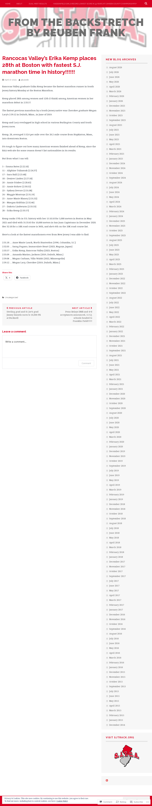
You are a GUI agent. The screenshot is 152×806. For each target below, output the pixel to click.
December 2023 (117, 221)
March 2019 (115, 489)
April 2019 (114, 484)
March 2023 (115, 264)
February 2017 (116, 604)
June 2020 (114, 422)
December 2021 (117, 336)
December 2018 (117, 504)
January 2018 (116, 556)
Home (7, 4)
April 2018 (114, 542)
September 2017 (117, 576)
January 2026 (116, 101)
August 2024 (115, 182)
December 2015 (117, 672)
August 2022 (115, 297)
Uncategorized (11, 297)
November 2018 (117, 508)
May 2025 (114, 139)
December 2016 (117, 614)
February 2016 (116, 662)
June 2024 (114, 192)
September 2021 (117, 350)
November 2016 (117, 619)
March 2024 (115, 206)
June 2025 (114, 134)
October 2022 (116, 288)
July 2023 (114, 245)
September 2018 (117, 518)
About (19, 4)
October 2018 (116, 513)
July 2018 (114, 528)
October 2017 (116, 571)
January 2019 (116, 499)
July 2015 (114, 691)
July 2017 (114, 580)
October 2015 (116, 681)
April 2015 (114, 705)
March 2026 (115, 91)
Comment (86, 363)
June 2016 (114, 643)
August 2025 (115, 125)
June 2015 (114, 696)
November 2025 (117, 110)
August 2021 (115, 355)
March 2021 (115, 379)
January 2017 (116, 609)
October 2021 (116, 345)
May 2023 (114, 254)
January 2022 (116, 331)
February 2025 (116, 153)
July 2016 (114, 638)
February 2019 (116, 494)
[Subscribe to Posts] (107, 780)
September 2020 (117, 408)
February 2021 (116, 384)
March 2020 (115, 436)
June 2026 (114, 77)
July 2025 (114, 129)
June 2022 (114, 307)
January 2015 (116, 720)
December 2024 (117, 163)
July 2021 (114, 360)
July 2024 (114, 187)
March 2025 (115, 149)
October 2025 (116, 115)
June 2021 (114, 364)
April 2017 (114, 595)
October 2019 (116, 460)
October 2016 (116, 624)
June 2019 (114, 475)
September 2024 (117, 177)
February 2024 (116, 211)
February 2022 (116, 326)
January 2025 (116, 158)
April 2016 (114, 652)
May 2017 (114, 590)
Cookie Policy (62, 801)
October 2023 (116, 230)
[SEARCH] (146, 3)
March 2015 (115, 710)
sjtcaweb (25, 80)
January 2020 (116, 446)
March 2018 (115, 547)
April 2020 (114, 432)
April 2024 (114, 201)
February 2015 (116, 715)
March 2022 (115, 321)
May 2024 (114, 197)
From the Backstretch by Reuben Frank (76, 27)
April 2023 (114, 259)
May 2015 (114, 700)
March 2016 (115, 657)
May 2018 (114, 537)
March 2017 (115, 600)
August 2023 (115, 240)
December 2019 (117, 451)
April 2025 (114, 144)
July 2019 (114, 470)
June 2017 (114, 585)
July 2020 (114, 417)
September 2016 (117, 628)
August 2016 (115, 633)
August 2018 (115, 523)
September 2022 (117, 292)
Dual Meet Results (38, 4)
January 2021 (116, 388)
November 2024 (117, 168)
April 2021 (114, 374)
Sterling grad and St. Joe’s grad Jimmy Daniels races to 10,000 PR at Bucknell (24, 313)
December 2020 (117, 393)
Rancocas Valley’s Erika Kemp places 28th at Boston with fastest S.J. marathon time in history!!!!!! (49, 65)
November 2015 (117, 676)
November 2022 (117, 283)
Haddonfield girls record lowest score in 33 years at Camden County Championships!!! (95, 4)
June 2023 (114, 249)
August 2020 (115, 412)
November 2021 (117, 340)
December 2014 (117, 724)
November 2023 (117, 225)
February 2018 (116, 552)
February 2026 (116, 96)
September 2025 (117, 120)
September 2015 (117, 686)
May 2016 (114, 648)
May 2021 (114, 369)
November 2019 (117, 456)
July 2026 (114, 72)
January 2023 (116, 273)
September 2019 (117, 465)
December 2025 (117, 105)
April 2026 (114, 86)
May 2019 (114, 480)
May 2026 (114, 81)
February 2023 (116, 269)
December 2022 (117, 278)
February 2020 (116, 441)
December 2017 (117, 561)
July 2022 (114, 302)
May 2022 (114, 312)
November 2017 (117, 566)
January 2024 (116, 216)
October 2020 (116, 403)
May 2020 (114, 427)
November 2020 (117, 398)
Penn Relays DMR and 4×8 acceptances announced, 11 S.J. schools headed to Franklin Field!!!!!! (76, 314)
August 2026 (115, 67)
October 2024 (116, 173)
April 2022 (114, 316)
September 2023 (117, 235)
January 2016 (116, 667)
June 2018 (114, 532)
